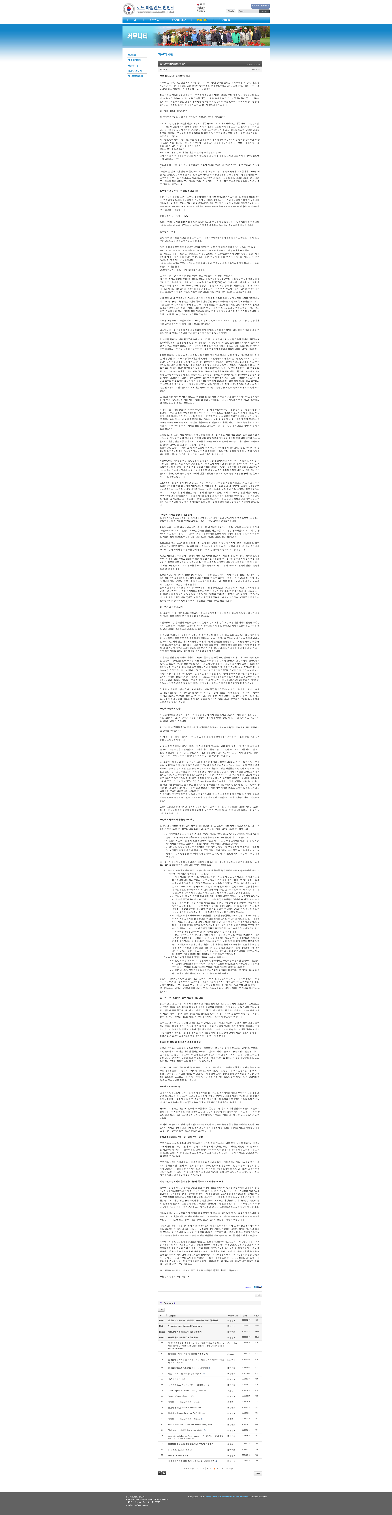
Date (245, 1316)
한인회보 (132, 55)
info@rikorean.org (140, 1505)
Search (160, 1473)
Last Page (229, 1468)
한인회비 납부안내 (260, 5)
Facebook (257, 1287)
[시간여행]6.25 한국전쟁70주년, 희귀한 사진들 (188, 1385)
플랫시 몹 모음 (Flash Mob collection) (184, 1407)
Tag (164, 1473)
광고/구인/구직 (135, 71)
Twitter (255, 1287)
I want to (248, 1287)
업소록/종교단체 (135, 76)
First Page (190, 1468)
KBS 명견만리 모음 (176, 1379)
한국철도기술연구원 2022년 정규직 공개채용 (188, 1368)
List (258, 1295)
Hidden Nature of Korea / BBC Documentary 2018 (190, 1424)
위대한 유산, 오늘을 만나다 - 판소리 (184, 1402)
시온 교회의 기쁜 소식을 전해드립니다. (185, 1373)
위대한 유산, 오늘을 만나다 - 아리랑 (184, 1419)
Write (258, 1473)
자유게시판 (133, 65)
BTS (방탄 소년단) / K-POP (180, 1450)
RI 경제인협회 (134, 60)
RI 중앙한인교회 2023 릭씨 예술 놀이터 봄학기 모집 (191, 1461)
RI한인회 (163, 69)
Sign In (231, 11)
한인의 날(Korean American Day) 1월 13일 (186, 1413)
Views (257, 1316)
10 (222, 1468)
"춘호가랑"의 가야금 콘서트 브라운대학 (185, 1430)
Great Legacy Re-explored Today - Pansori (187, 1390)
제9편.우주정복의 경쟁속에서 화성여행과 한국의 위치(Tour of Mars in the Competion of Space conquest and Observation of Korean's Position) (196, 1346)
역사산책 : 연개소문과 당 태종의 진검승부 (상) (188, 1354)
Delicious (260, 1287)
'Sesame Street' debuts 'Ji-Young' (182, 1396)
